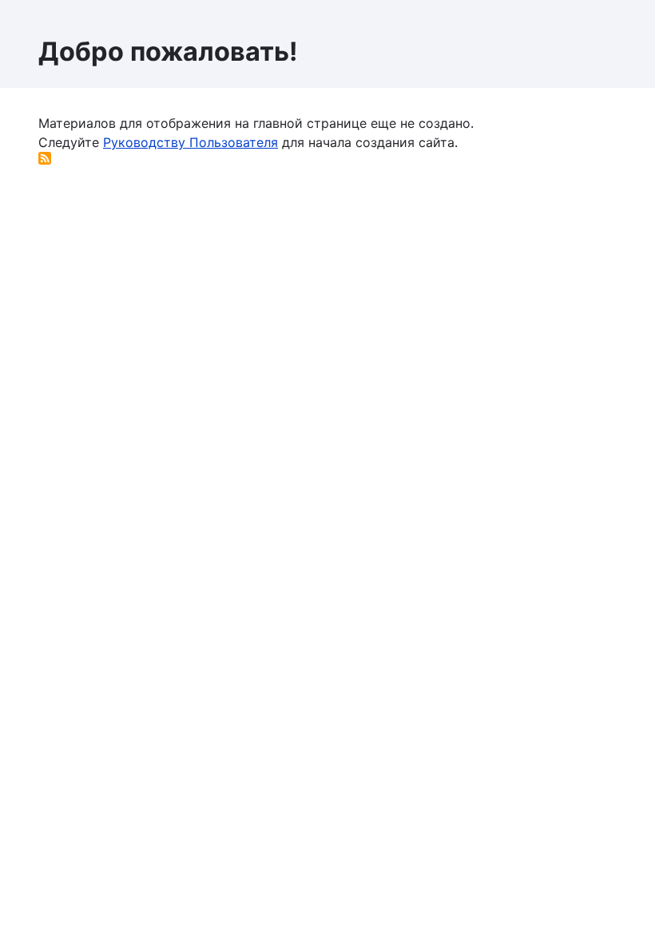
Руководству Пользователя (190, 142)
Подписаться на (44, 158)
